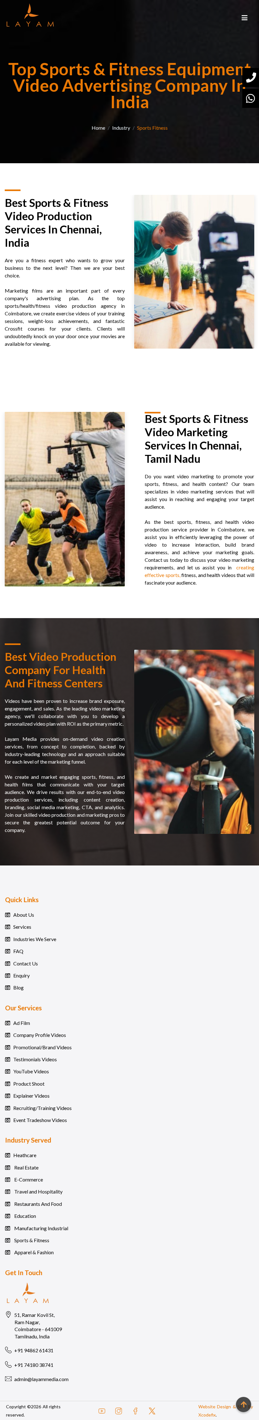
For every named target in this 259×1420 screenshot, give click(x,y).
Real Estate (26, 1167)
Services (22, 927)
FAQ (18, 951)
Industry (121, 128)
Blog (18, 987)
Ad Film (21, 1023)
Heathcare (24, 1155)
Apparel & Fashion (33, 1252)
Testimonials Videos (35, 1059)
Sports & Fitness (31, 1240)
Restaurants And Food (37, 1204)
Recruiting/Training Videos (42, 1108)
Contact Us (25, 963)
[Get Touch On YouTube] (104, 1411)
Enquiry (21, 975)
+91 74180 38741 (33, 1365)
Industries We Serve (34, 939)
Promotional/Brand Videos (42, 1047)
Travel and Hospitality (38, 1191)
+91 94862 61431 (33, 1350)
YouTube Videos (31, 1071)
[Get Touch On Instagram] (118, 1411)
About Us (23, 915)
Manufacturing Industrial (40, 1228)
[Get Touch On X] (152, 1411)
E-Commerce (28, 1179)
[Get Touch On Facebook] (135, 1411)
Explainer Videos (31, 1096)
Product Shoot (29, 1084)
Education (24, 1216)
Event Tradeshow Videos (40, 1120)
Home (98, 128)
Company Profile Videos (39, 1035)
